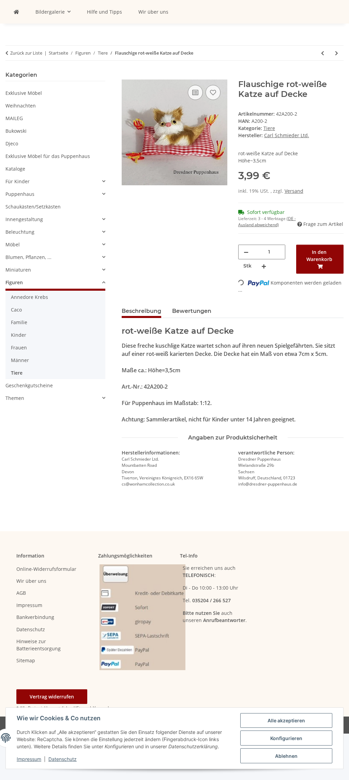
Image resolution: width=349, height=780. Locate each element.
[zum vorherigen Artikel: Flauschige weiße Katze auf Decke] (323, 53)
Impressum (29, 759)
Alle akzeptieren (286, 720)
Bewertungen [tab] (191, 311)
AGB (21, 593)
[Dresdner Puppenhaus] (16, 12)
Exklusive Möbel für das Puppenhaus (47, 156)
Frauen (19, 347)
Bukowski (16, 131)
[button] (55, 181)
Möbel (12, 244)
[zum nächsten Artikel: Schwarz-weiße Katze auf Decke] (337, 53)
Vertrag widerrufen (52, 696)
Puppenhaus (19, 194)
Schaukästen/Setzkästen (33, 206)
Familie (19, 322)
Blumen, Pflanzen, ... (28, 257)
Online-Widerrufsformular (46, 569)
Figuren (14, 282)
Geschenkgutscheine (29, 385)
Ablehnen (286, 756)
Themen (14, 398)
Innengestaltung (24, 219)
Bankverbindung (35, 617)
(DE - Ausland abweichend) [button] (267, 222)
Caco (16, 309)
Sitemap (25, 660)
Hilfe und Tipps (104, 12)
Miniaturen (18, 269)
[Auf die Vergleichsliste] (195, 92)
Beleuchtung (19, 232)
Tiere (269, 128)
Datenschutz (62, 759)
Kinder (18, 335)
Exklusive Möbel (23, 93)
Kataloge (15, 168)
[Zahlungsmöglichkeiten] (142, 616)
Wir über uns (153, 12)
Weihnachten (20, 105)
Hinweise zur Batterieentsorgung (38, 645)
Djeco (11, 143)
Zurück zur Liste (26, 53)
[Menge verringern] (246, 252)
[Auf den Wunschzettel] (213, 92)
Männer (20, 360)
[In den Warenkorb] (127, 76)
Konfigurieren (286, 738)
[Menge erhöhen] (263, 266)
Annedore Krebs (29, 297)
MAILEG (14, 118)
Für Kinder (17, 181)
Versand (294, 191)
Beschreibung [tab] (141, 311)
